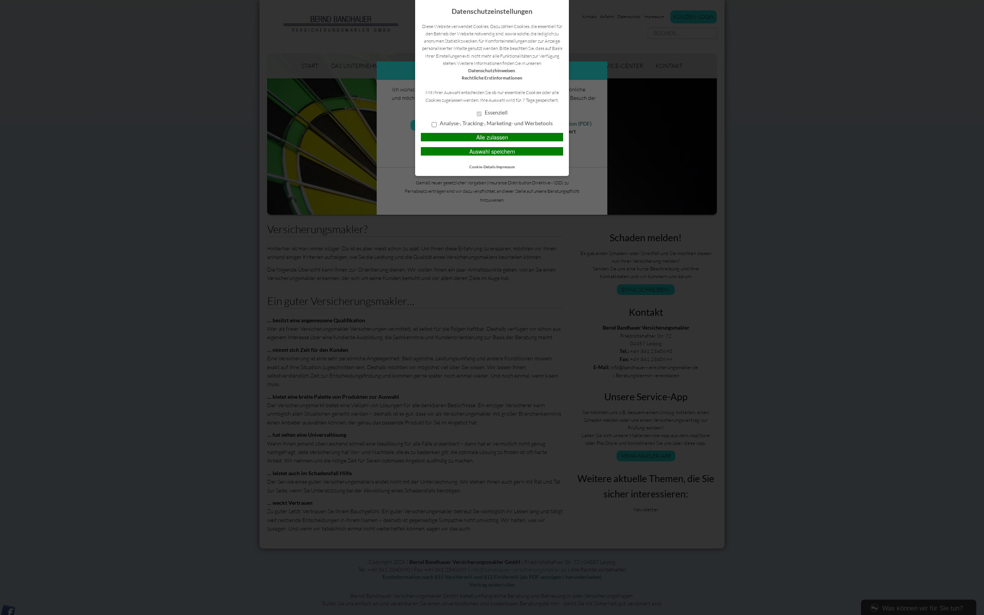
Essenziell (496, 112)
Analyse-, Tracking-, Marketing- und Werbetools (496, 123)
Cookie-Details (482, 166)
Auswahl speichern (492, 151)
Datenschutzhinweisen (491, 70)
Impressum (505, 166)
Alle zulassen (492, 137)
